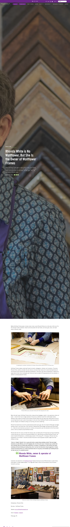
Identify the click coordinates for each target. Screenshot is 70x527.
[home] (5, 4)
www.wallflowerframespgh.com (21, 509)
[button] (41, 4)
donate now (22, 4)
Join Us (15, 4)
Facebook (16, 512)
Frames (30, 460)
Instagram (21, 512)
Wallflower (26, 460)
